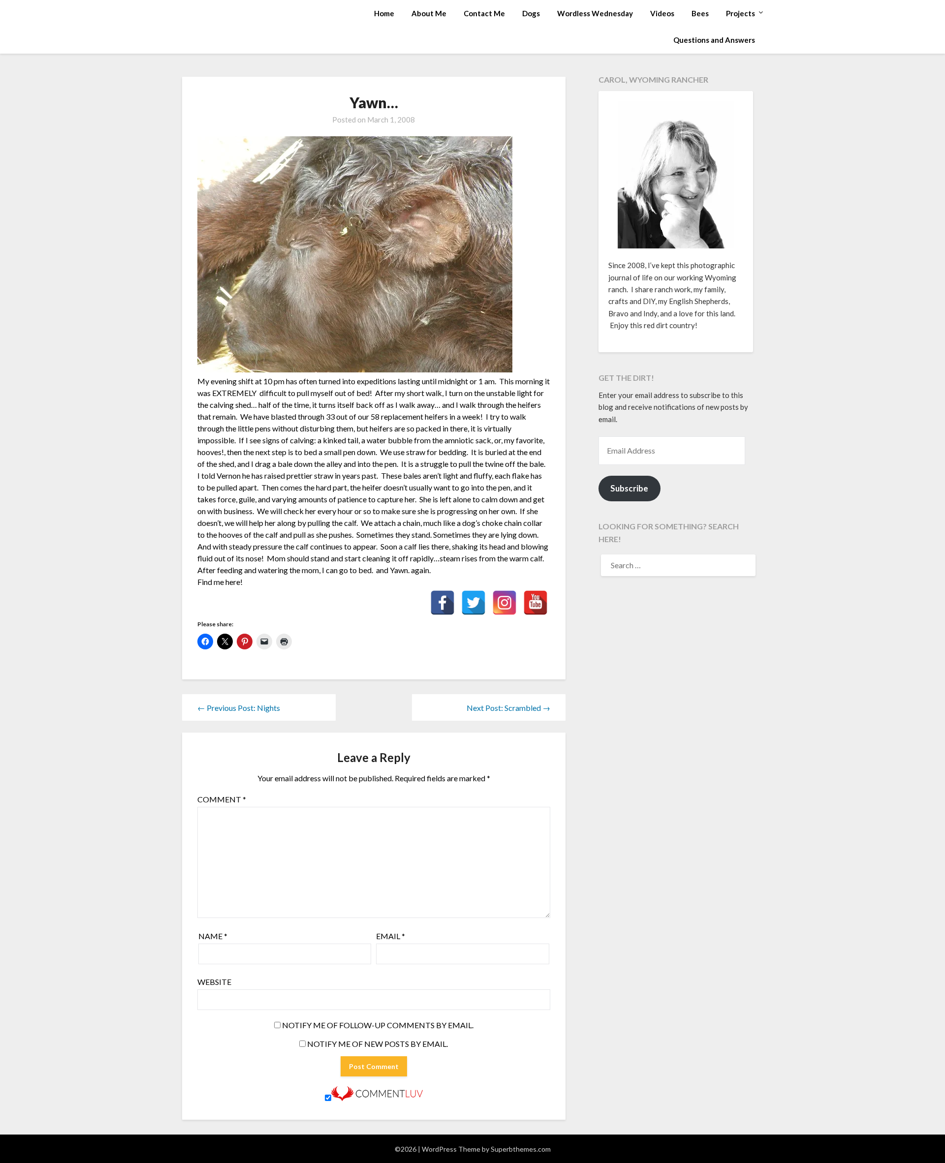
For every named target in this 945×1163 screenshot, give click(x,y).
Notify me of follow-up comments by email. (377, 1025)
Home (384, 13)
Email (390, 936)
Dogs (531, 13)
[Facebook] (442, 602)
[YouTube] (535, 602)
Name (212, 936)
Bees (700, 13)
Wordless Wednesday (595, 13)
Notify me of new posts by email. (377, 1043)
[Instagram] (504, 602)
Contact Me (484, 13)
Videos (662, 13)
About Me (428, 13)
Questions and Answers (714, 39)
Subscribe (629, 488)
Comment (221, 799)
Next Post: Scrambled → (508, 707)
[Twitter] (473, 602)
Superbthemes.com (521, 1149)
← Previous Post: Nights (238, 707)
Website (214, 981)
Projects (740, 13)
